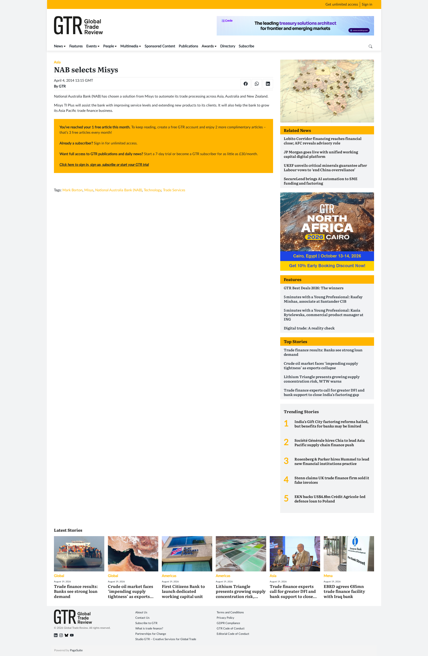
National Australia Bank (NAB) (118, 190)
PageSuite (76, 650)
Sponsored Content (160, 46)
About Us (141, 612)
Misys (88, 190)
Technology (152, 190)
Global (59, 576)
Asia (57, 62)
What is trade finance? (149, 628)
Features (76, 46)
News (58, 46)
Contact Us (142, 618)
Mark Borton (72, 190)
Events (91, 46)
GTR (62, 86)
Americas (169, 576)
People (108, 46)
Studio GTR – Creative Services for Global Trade (165, 639)
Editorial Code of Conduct (233, 634)
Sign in (367, 4)
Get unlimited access (341, 4)
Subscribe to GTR (146, 623)
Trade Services (174, 190)
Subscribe (246, 46)
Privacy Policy (225, 618)
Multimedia (129, 46)
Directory (227, 46)
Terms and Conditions (230, 612)
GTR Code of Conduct (231, 628)
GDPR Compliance (228, 623)
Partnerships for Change (150, 634)
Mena (328, 576)
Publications (188, 46)
